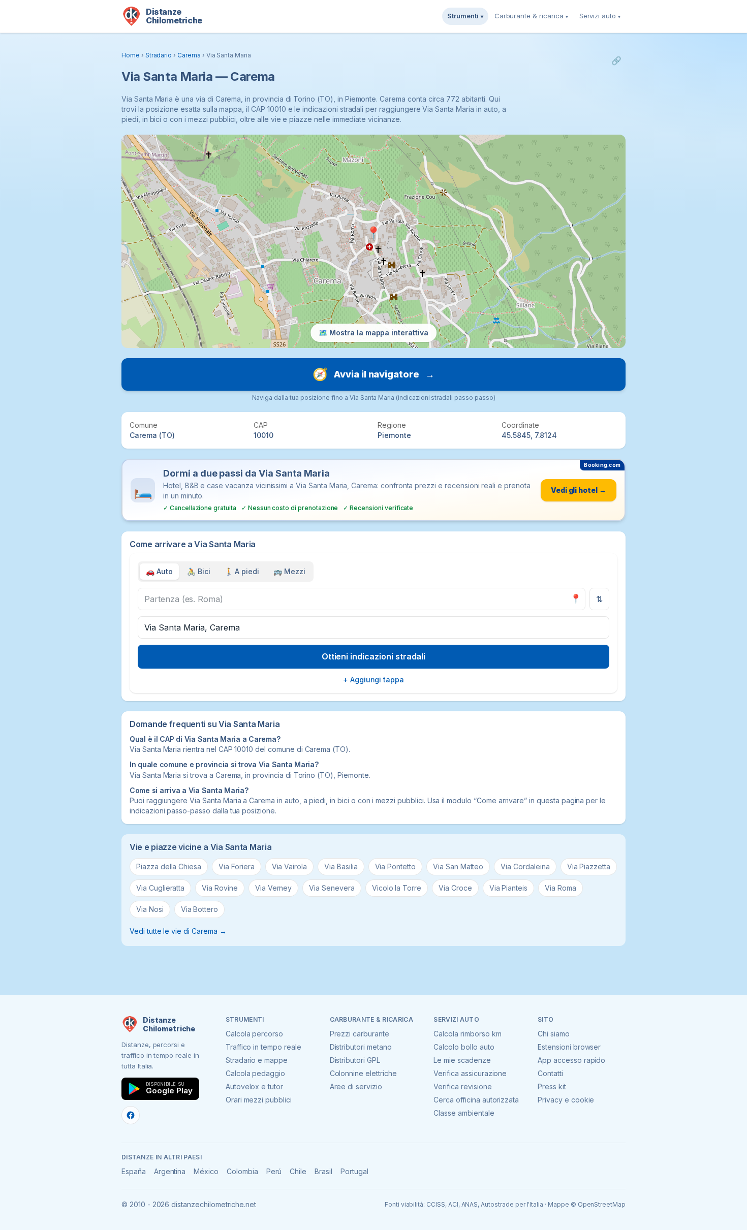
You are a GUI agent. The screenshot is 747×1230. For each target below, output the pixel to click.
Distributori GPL (355, 1060)
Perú (274, 1171)
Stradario (158, 55)
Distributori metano (361, 1047)
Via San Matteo (458, 866)
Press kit (552, 1086)
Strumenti (465, 16)
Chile (298, 1171)
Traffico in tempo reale (263, 1047)
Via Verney (273, 888)
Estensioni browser (569, 1047)
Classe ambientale (463, 1113)
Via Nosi (150, 909)
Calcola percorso (254, 1033)
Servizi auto (599, 16)
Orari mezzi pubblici (259, 1099)
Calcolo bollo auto (463, 1047)
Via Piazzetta (588, 866)
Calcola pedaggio (255, 1073)
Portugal (354, 1171)
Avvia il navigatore (373, 374)
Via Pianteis (508, 888)
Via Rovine (220, 888)
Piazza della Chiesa (168, 866)
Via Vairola (289, 866)
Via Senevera (331, 888)
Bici (198, 571)
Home (130, 55)
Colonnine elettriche (363, 1073)
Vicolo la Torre (396, 888)
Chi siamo (554, 1033)
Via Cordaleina (525, 866)
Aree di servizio (356, 1086)
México (206, 1171)
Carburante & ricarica (531, 16)
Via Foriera (236, 866)
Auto (159, 571)
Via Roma (560, 888)
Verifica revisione (462, 1086)
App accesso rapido (571, 1060)
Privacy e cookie (566, 1099)
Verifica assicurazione (470, 1073)
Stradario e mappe (257, 1060)
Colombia (242, 1171)
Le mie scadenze (461, 1060)
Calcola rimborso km (467, 1033)
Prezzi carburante (359, 1033)
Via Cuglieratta (160, 888)
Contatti (550, 1073)
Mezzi (289, 571)
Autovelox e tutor (254, 1086)
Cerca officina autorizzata (476, 1099)
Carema (189, 55)
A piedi (242, 571)
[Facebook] (130, 1115)
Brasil (323, 1171)
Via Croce (455, 888)
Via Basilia (340, 866)
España (133, 1171)
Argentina (170, 1171)
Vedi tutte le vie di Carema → (178, 931)
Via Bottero (199, 909)
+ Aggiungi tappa (373, 679)
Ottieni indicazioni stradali (374, 656)
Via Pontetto (395, 866)
